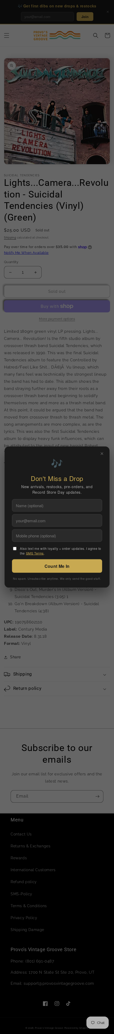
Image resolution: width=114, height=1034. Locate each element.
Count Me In (57, 566)
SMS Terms (35, 553)
